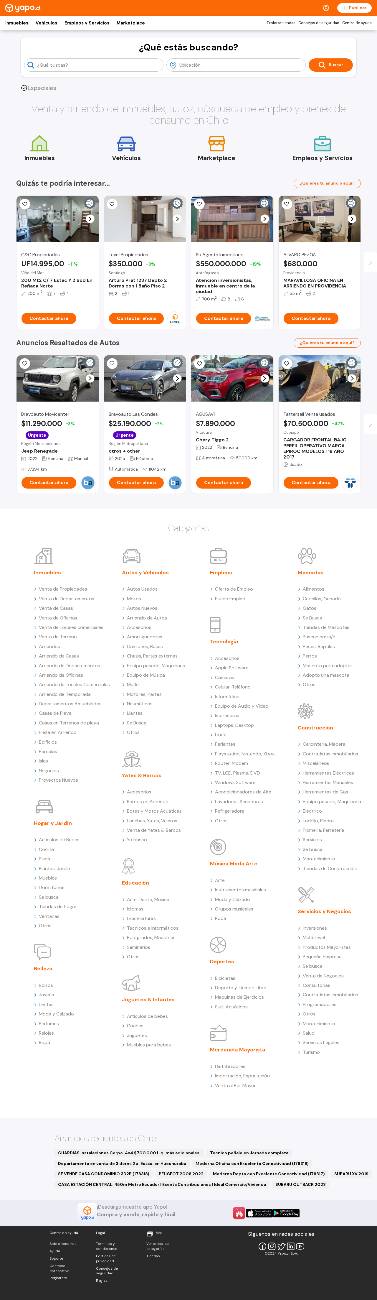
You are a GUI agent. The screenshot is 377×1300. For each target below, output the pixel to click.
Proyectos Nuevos (58, 780)
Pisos (44, 859)
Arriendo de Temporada (65, 694)
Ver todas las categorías (157, 1246)
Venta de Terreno (58, 637)
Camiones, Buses (145, 646)
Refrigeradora (229, 811)
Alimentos (313, 589)
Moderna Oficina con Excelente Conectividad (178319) (252, 1163)
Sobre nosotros (63, 1243)
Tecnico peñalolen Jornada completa (249, 1153)
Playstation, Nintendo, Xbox (245, 754)
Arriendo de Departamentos (69, 666)
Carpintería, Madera (324, 744)
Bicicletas (225, 978)
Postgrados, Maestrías (151, 937)
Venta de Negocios (323, 976)
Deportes (222, 961)
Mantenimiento (319, 859)
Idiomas (135, 909)
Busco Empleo (230, 599)
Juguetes (137, 1035)
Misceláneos (316, 763)
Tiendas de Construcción (330, 868)
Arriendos (49, 646)
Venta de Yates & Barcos (154, 830)
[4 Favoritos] (199, 363)
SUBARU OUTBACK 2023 (300, 1184)
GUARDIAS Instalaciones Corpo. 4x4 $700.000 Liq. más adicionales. (129, 1153)
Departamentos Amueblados (70, 704)
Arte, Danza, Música (148, 899)
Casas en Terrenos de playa (69, 723)
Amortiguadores (144, 637)
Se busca (49, 897)
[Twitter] (281, 1246)
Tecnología (224, 641)
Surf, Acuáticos (231, 1007)
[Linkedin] (290, 1246)
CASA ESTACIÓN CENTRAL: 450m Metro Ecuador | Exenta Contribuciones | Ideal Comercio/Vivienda (162, 1184)
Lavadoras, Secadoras (239, 801)
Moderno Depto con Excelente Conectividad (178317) (269, 1173)
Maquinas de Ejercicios (239, 997)
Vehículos (46, 23)
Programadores (319, 1004)
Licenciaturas (141, 918)
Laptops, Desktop (234, 725)
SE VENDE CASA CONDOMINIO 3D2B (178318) (103, 1173)
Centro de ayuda (357, 23)
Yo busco (137, 839)
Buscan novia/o (319, 637)
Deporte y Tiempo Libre (240, 988)
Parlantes (225, 744)
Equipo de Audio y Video (241, 706)
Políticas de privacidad (106, 1258)
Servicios (312, 839)
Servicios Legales (321, 1042)
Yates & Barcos (141, 775)
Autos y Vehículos (145, 572)
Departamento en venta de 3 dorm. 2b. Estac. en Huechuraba (122, 1163)
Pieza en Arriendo (58, 732)
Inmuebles (16, 23)
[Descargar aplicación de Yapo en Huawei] (239, 1213)
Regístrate (58, 1278)
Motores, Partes (144, 694)
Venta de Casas (56, 608)
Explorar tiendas (281, 23)
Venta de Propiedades (63, 589)
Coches (135, 1026)
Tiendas (153, 1256)
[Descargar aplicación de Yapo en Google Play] (286, 1213)
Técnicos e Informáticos (152, 928)
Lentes (46, 1004)
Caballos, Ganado (322, 599)
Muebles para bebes (149, 1045)
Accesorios (139, 627)
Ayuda (54, 1251)
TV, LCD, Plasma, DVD (237, 773)
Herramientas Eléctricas (328, 773)
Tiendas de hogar (58, 906)
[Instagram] (272, 1246)
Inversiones (315, 928)
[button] (90, 219)
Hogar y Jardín (53, 823)
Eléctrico (312, 811)
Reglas (102, 1280)
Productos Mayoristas (327, 947)
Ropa (44, 1042)
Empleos (221, 572)
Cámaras (224, 677)
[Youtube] (300, 1246)
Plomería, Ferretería (323, 830)
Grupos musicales (234, 909)
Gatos (309, 608)
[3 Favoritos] (287, 204)
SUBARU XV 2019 (351, 1173)
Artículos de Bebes (59, 839)
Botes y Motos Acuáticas (154, 811)
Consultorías (316, 985)
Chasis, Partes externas (152, 656)
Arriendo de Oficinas (61, 675)
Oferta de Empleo (234, 589)
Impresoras (227, 715)
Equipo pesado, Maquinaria (156, 666)
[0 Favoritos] (24, 204)
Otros (45, 926)
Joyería (46, 995)
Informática (227, 696)
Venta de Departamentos (66, 599)
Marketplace (131, 23)
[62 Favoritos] (112, 204)
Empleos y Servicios (87, 23)
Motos (134, 599)
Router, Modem (231, 763)
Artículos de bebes (147, 1016)
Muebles (48, 878)
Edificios (48, 742)
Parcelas (48, 751)
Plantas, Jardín (54, 868)
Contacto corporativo (59, 1268)
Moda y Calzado (56, 1014)
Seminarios (138, 947)
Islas (43, 761)
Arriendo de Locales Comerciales (74, 684)
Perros (310, 656)
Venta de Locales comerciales (71, 627)
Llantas (135, 713)
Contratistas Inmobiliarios (330, 754)
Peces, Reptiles (319, 646)
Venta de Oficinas (58, 618)
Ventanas (49, 916)
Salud (309, 1033)
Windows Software (235, 782)
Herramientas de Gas (325, 792)
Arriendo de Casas (59, 656)
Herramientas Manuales (328, 782)
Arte (220, 880)
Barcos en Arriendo (147, 801)
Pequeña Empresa (322, 957)
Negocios (49, 770)
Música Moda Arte (233, 863)
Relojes (46, 1033)
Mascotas (311, 572)
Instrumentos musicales (240, 890)
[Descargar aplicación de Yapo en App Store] (259, 1213)
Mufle (133, 684)
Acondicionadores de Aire (243, 792)
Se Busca (136, 723)
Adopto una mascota (326, 675)
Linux (220, 735)
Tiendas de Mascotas (326, 627)
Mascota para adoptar (327, 666)
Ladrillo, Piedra (318, 821)
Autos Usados (142, 589)
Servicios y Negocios (324, 911)
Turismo (311, 1052)
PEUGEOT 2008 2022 (181, 1173)
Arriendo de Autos (147, 618)
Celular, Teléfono (233, 687)
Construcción (315, 727)
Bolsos (46, 985)
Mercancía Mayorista (237, 1049)
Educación (135, 882)
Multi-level (314, 937)
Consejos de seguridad (318, 23)
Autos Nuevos (142, 608)
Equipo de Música (146, 675)
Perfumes (49, 1023)
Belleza (43, 968)
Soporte (56, 1258)
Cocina (46, 849)
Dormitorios (52, 887)
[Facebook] (262, 1246)
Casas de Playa (55, 713)
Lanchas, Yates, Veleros (152, 821)
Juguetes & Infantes (148, 999)
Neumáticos (140, 704)
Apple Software (232, 668)
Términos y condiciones (106, 1246)
